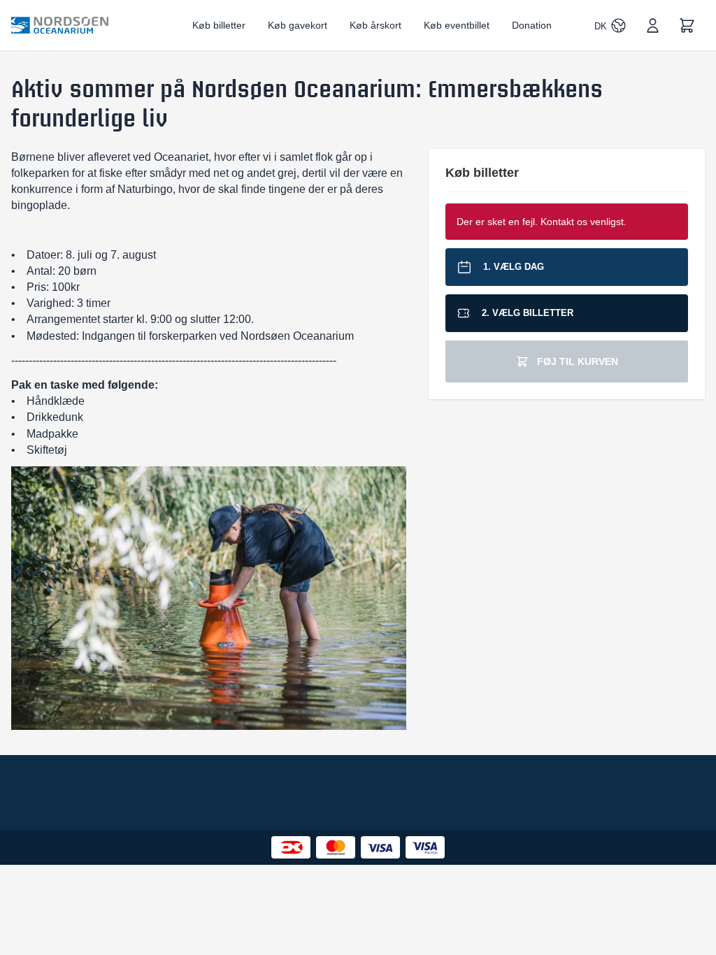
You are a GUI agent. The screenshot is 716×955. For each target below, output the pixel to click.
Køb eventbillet (456, 25)
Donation (532, 25)
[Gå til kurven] (687, 25)
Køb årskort (375, 25)
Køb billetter (218, 25)
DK (600, 26)
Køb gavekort (297, 25)
